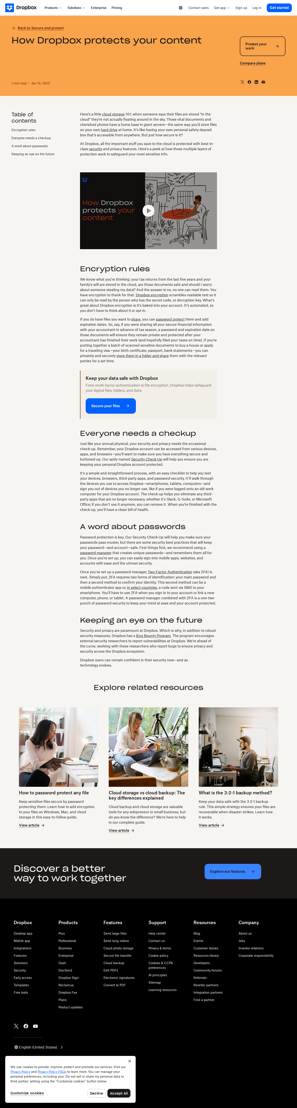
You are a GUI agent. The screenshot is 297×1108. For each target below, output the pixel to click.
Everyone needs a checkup (31, 138)
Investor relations (251, 948)
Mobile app (22, 941)
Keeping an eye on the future (33, 154)
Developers (202, 963)
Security (20, 970)
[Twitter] (16, 1026)
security (95, 149)
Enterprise (65, 955)
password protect (170, 319)
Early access (23, 978)
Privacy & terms (159, 948)
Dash (62, 963)
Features (20, 955)
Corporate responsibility (256, 955)
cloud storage (113, 114)
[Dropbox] (23, 7)
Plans (62, 1000)
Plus (61, 933)
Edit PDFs (110, 970)
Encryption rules (23, 130)
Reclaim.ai (66, 985)
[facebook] (249, 82)
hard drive (109, 130)
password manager (96, 553)
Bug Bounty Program (153, 636)
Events (198, 941)
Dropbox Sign (68, 978)
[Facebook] (25, 1026)
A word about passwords (30, 146)
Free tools (21, 992)
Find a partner (204, 1000)
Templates (21, 985)
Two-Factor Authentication (170, 572)
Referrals (200, 978)
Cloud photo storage (118, 948)
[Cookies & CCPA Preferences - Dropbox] (70, 1079)
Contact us (156, 941)
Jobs (242, 941)
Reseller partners (206, 985)
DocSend (65, 970)
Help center (157, 933)
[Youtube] (35, 1026)
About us (245, 933)
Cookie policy (158, 955)
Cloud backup (113, 963)
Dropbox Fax (67, 992)
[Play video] (148, 210)
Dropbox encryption (152, 295)
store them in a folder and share (143, 356)
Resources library (206, 955)
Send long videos (116, 941)
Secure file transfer (117, 955)
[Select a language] (180, 7)
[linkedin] (256, 82)
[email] (263, 82)
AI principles (157, 975)
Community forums (208, 970)
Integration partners (208, 992)
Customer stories (206, 948)
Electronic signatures (119, 978)
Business (65, 948)
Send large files (115, 933)
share (135, 319)
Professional (67, 941)
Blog (197, 933)
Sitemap (154, 982)
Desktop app (23, 933)
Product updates (70, 1007)
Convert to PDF (114, 985)
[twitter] (242, 82)
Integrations (22, 948)
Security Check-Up (146, 459)
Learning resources (162, 990)
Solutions (21, 963)
